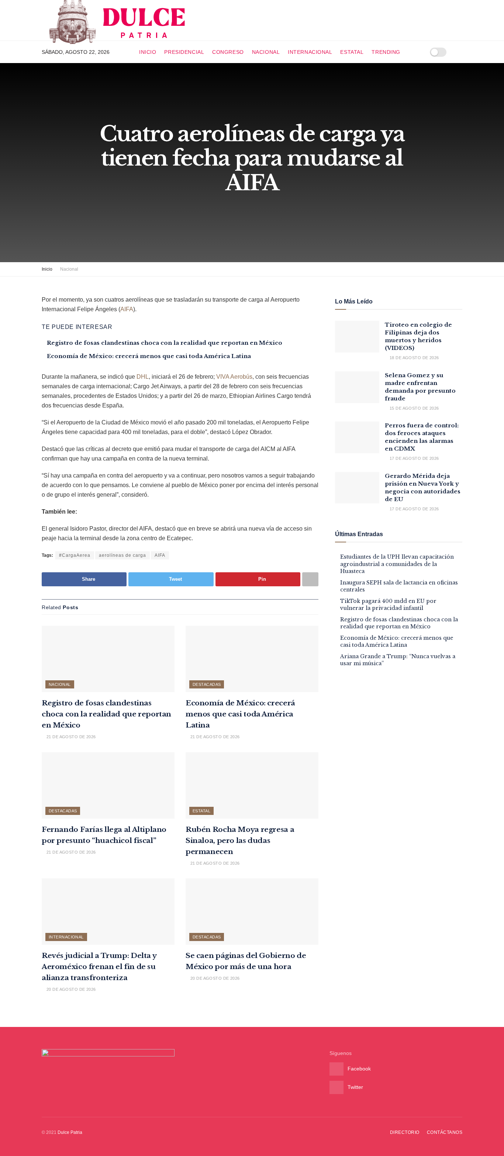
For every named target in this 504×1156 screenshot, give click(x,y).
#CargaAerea (74, 555)
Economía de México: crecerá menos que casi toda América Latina (149, 356)
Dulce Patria (70, 1132)
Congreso (228, 52)
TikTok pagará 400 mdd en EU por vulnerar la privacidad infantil (388, 605)
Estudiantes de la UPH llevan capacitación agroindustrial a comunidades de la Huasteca (397, 563)
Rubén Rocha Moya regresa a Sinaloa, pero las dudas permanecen (240, 840)
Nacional (266, 52)
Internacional (310, 52)
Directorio (405, 1132)
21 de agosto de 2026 (70, 737)
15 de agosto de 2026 (413, 408)
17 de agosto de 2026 (413, 458)
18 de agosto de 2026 (413, 357)
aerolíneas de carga (122, 555)
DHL (143, 377)
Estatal (351, 52)
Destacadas (207, 684)
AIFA (126, 309)
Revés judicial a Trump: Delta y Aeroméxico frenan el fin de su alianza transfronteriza (99, 966)
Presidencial (184, 52)
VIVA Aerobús (234, 377)
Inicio (147, 52)
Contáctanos (444, 1132)
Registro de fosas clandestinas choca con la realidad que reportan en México (164, 342)
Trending (386, 52)
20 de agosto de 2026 (70, 989)
